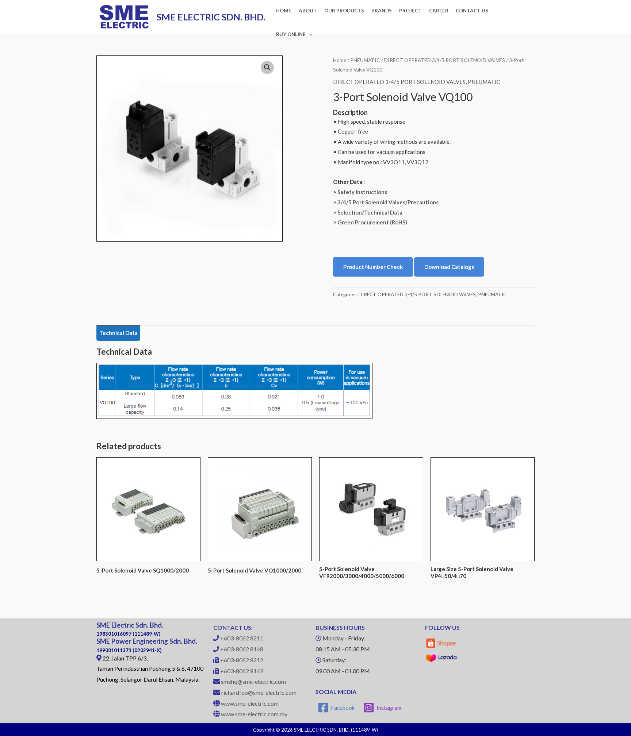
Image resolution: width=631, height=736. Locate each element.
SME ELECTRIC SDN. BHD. (211, 16)
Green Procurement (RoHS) (372, 222)
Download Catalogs (449, 266)
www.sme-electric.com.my (254, 713)
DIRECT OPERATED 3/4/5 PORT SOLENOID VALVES (444, 60)
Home (339, 60)
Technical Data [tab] (118, 333)
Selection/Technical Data (369, 212)
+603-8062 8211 (241, 638)
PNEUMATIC (365, 60)
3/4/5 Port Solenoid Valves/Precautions (388, 202)
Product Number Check (373, 266)
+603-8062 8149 (241, 670)
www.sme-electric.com (250, 703)
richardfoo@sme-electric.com (259, 692)
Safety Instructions (362, 192)
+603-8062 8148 (241, 649)
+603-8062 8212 (241, 659)
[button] (267, 67)
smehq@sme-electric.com (253, 681)
